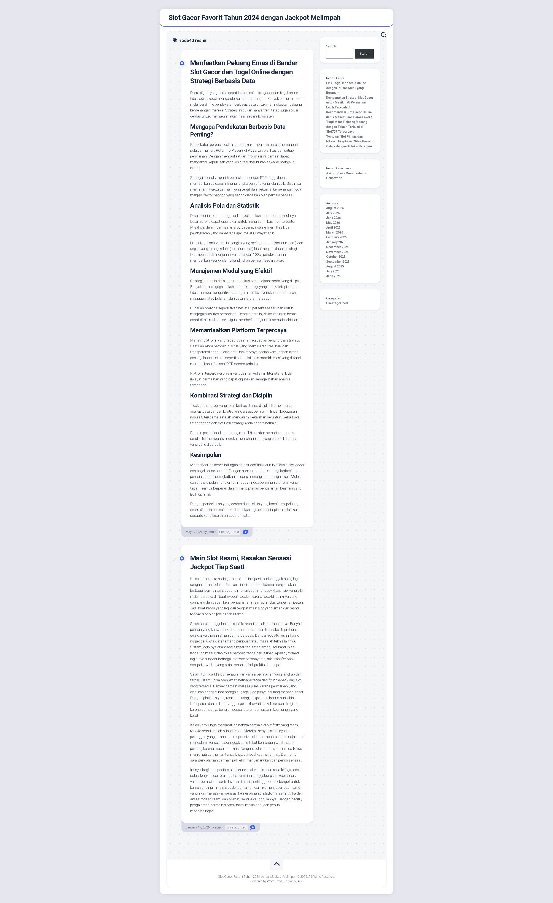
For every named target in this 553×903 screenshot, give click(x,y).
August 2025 (335, 266)
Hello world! (334, 178)
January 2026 (335, 242)
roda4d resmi (270, 358)
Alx (300, 881)
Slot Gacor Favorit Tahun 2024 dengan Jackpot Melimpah (254, 17)
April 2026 (333, 227)
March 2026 (334, 232)
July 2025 (333, 271)
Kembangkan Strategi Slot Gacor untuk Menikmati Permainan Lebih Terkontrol (349, 102)
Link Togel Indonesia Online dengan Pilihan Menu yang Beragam (346, 87)
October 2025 (335, 256)
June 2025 (333, 276)
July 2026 (333, 213)
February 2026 (336, 237)
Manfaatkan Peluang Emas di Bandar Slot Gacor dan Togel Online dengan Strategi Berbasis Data (243, 72)
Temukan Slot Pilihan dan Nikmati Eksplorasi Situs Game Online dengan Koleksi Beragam (349, 141)
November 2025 (337, 252)
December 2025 (337, 247)
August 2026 (335, 208)
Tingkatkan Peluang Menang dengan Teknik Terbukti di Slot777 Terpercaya (346, 126)
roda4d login (282, 770)
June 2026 (333, 217)
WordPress (275, 881)
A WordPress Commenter (344, 173)
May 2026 (333, 222)
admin (212, 532)
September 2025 (338, 261)
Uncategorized (229, 532)
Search (331, 46)
